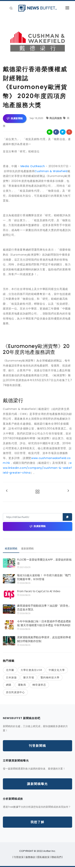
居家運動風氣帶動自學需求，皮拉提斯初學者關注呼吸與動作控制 (44, 639)
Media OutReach (33, 166)
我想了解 (37, 822)
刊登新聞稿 (37, 745)
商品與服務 (55, 118)
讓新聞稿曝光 (37, 784)
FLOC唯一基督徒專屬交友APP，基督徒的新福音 (44, 561)
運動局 (22, 684)
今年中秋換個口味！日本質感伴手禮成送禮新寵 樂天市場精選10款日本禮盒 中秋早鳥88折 (44, 623)
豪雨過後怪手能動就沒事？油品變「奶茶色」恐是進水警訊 (44, 607)
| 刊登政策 (18, 857)
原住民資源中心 (15, 692)
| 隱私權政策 (43, 857)
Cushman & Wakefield (51, 171)
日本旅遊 (11, 677)
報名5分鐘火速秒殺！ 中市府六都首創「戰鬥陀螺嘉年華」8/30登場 (44, 577)
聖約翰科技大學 (50, 677)
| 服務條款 (30, 857)
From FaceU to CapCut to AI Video (38, 591)
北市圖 (10, 670)
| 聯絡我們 (56, 857)
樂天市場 (28, 677)
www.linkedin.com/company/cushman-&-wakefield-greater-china (37, 468)
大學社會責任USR (31, 670)
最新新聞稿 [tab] (27, 548)
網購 (8, 684)
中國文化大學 (57, 670)
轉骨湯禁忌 (39, 684)
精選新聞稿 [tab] (11, 548)
